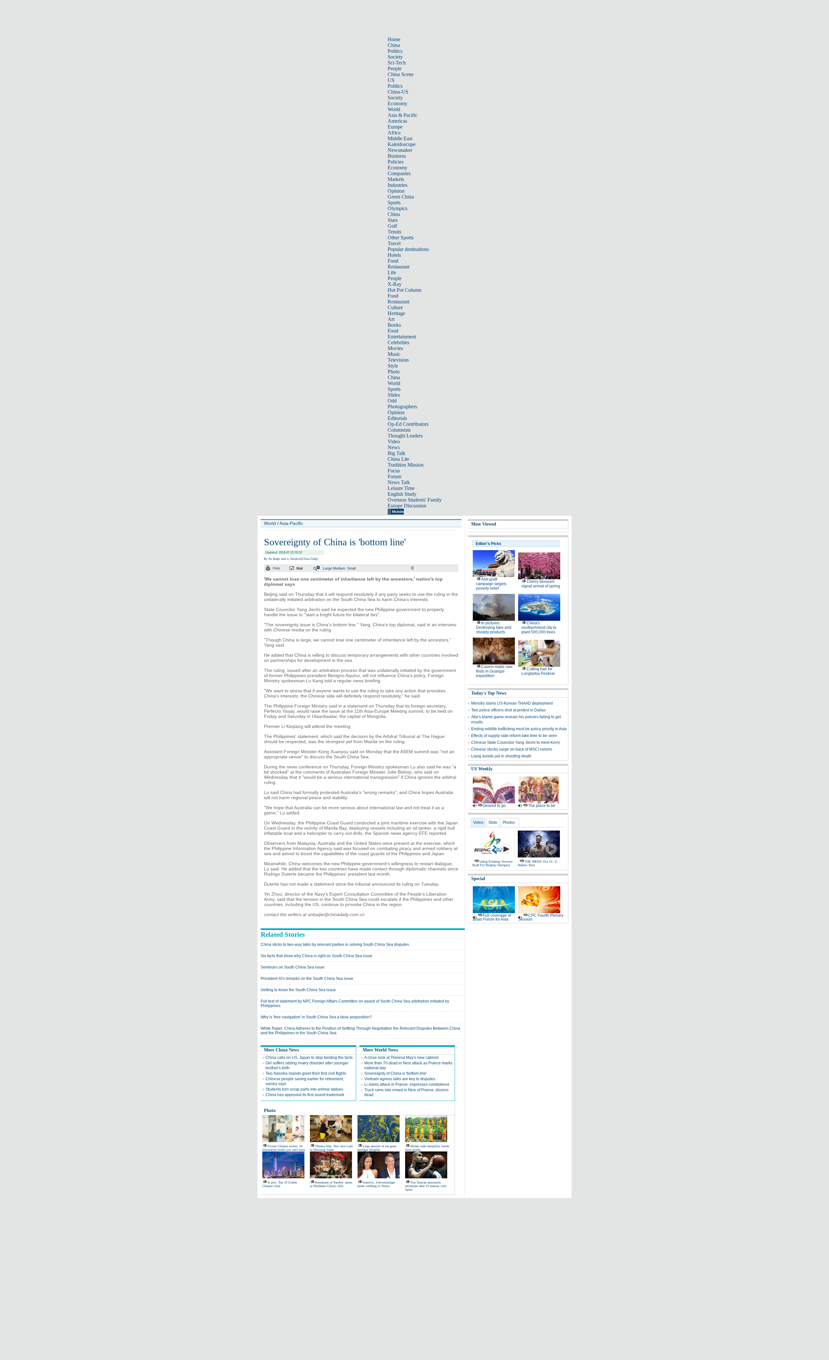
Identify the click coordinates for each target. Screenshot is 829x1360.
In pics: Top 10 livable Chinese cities (279, 1184)
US (391, 80)
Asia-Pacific (291, 523)
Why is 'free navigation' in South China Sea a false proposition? (316, 1017)
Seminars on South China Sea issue (292, 967)
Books (394, 325)
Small (351, 568)
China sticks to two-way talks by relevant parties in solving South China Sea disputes (335, 944)
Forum (394, 476)
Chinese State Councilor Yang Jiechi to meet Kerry (515, 742)
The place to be (541, 805)
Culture (395, 307)
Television (398, 360)
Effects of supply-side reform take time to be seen (514, 735)
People (395, 68)
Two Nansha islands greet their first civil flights (306, 1073)
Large (327, 568)
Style (393, 365)
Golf (392, 226)
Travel (394, 243)
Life (392, 272)
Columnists (399, 430)
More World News (380, 1050)
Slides (394, 395)
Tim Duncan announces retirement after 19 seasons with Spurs (425, 1186)
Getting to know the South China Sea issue (298, 990)
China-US (398, 92)
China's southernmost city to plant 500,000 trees (538, 627)
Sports (394, 202)
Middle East (400, 138)
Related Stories (283, 934)
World (394, 109)
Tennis (394, 231)
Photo (394, 371)
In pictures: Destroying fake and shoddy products (493, 627)
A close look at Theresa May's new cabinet (401, 1057)
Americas (397, 121)
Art (391, 319)
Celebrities (398, 342)
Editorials (397, 418)
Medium (339, 568)
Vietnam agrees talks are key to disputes (399, 1079)
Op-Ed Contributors (408, 424)
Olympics (397, 208)
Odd (392, 400)
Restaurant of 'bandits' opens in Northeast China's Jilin (331, 1184)
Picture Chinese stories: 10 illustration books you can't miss (283, 1147)
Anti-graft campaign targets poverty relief (491, 584)
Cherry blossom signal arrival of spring (540, 583)
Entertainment (402, 336)
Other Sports (401, 237)
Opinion (396, 191)
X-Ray (395, 284)
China (394, 45)
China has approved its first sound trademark (305, 1095)
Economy (397, 103)
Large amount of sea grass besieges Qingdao (377, 1147)
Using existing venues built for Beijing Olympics (492, 863)
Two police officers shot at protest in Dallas (508, 710)
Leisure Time (401, 488)
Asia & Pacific (402, 115)
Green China (401, 196)
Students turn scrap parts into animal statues (304, 1089)
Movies (395, 348)
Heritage (396, 313)
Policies (395, 161)
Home (394, 39)
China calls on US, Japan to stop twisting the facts (309, 1057)
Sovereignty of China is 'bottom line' (395, 1073)
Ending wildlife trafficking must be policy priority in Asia (519, 729)
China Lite (398, 459)
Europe (395, 127)
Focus (394, 470)
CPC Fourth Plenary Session (540, 917)
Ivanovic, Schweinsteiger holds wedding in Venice (376, 1184)
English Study (402, 494)
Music (394, 354)
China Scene (401, 74)
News (394, 447)
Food (393, 261)
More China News (281, 1050)
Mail (299, 568)
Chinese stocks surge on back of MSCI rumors (511, 749)
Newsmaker (400, 150)
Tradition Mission (406, 465)
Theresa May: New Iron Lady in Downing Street (331, 1147)
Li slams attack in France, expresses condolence (406, 1084)
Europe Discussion (407, 505)
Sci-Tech (397, 62)
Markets (396, 179)
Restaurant (398, 266)
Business (397, 156)
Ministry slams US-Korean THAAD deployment (512, 703)
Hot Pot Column (404, 290)
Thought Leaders (405, 435)
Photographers (402, 406)
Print (276, 568)
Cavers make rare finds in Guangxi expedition (494, 671)
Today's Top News (488, 693)
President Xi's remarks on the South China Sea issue (307, 978)
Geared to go (494, 805)
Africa (394, 132)
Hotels (394, 255)
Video (394, 441)
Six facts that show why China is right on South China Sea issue (316, 956)
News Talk (399, 482)
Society (395, 57)
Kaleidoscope (401, 144)
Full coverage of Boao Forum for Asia (492, 917)
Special (478, 878)
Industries (397, 185)
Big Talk (396, 453)
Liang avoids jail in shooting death (501, 756)
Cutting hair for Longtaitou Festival (538, 671)
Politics (395, 51)
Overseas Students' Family (415, 500)
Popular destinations (408, 249)
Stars (393, 220)
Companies (399, 173)
